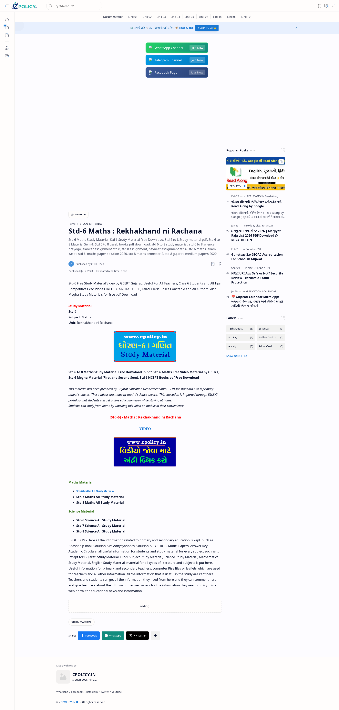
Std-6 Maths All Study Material (95, 491)
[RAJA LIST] (267, 225)
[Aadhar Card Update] (271, 337)
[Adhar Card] (271, 346)
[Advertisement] (174, 112)
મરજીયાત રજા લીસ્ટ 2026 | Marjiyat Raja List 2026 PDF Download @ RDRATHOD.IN (256, 235)
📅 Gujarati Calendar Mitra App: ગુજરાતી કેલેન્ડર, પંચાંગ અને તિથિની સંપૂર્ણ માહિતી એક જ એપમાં (257, 301)
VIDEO (145, 428)
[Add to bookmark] (281, 161)
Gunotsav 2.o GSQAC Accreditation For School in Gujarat (257, 257)
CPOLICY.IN (68, 702)
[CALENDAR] (269, 291)
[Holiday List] (254, 225)
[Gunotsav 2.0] (253, 249)
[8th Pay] (240, 337)
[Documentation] (113, 16)
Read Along (186, 28)
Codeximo (290, 702)
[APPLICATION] (255, 196)
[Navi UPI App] (256, 268)
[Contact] (7, 56)
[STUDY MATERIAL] (81, 622)
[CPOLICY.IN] (24, 6)
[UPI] (267, 268)
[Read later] (213, 264)
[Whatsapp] (62, 692)
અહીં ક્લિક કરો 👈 (207, 28)
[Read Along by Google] (278, 196)
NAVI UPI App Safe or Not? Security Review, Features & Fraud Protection (257, 277)
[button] (7, 6)
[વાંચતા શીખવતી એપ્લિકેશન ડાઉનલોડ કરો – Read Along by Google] (255, 173)
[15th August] (240, 328)
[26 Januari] (271, 328)
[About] (7, 48)
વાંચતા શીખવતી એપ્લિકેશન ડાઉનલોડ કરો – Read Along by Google (257, 204)
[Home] (7, 20)
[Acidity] (240, 346)
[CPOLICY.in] (90, 264)
